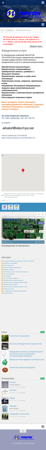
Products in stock (9, 289)
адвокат (19, 193)
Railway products (9, 269)
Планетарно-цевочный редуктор (22, 367)
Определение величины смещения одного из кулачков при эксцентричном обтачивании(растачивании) (26, 354)
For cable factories (9, 274)
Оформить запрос (36, 46)
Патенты (13, 390)
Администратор (8, 242)
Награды (13, 406)
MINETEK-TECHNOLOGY (25, 443)
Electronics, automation (10, 263)
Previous (38, 214)
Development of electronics (16, 245)
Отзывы (13, 382)
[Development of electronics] (23, 229)
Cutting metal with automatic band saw (15, 291)
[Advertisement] (18, 313)
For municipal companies (11, 278)
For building (7, 276)
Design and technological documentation (16, 282)
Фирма (12, 398)
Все (42, 332)
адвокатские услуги (20, 195)
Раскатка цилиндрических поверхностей (26, 344)
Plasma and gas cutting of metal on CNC (15, 287)
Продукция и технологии (19, 414)
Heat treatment (8, 293)
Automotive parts (8, 265)
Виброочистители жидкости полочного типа (27, 359)
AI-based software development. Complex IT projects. (19, 261)
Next (42, 214)
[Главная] (1, 30)
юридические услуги (10, 193)
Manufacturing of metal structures (13, 280)
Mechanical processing (10, 284)
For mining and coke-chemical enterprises (16, 272)
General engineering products (12, 267)
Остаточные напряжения (19, 336)
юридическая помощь (28, 193)
